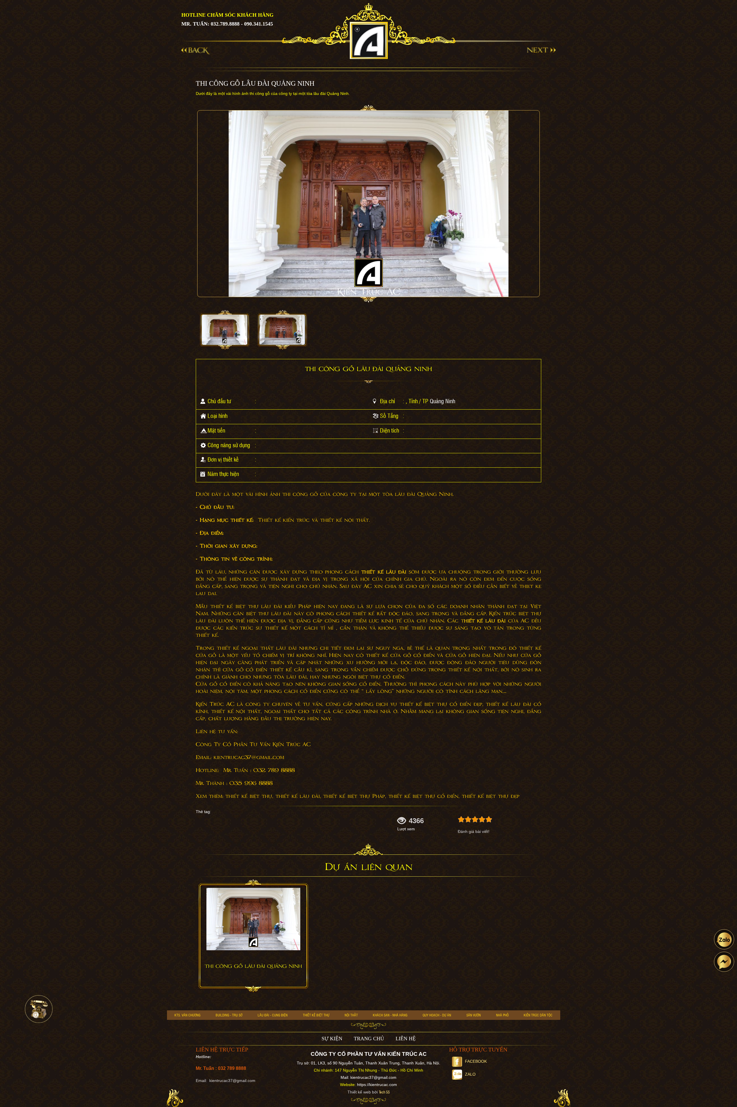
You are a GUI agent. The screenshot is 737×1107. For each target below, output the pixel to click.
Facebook (476, 1061)
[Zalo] (724, 939)
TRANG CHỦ (369, 1038)
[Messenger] (724, 962)
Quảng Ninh (442, 401)
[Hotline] (38, 1009)
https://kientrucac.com (377, 1084)
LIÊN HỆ (406, 1038)
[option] (224, 330)
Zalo (470, 1074)
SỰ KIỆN (332, 1038)
